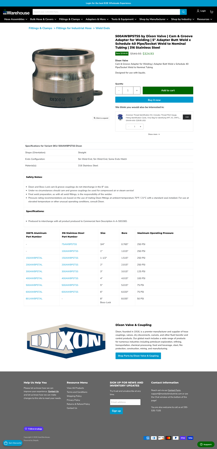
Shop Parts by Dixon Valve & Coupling (138, 355)
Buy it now (154, 100)
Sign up (116, 411)
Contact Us (72, 408)
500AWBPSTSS (70, 285)
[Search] (183, 12)
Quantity (119, 83)
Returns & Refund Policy (78, 404)
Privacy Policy (73, 400)
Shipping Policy (74, 396)
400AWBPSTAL (34, 278)
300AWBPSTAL (34, 271)
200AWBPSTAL (34, 264)
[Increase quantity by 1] (136, 90)
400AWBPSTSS (70, 278)
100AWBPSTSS (70, 251)
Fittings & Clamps (40, 28)
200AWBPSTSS (70, 264)
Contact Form (174, 390)
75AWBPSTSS (69, 244)
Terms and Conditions (77, 392)
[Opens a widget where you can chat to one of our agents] (205, 444)
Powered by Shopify (31, 440)
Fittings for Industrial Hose (74, 28)
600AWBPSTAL (34, 291)
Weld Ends (103, 28)
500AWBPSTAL (34, 285)
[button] (202, 10)
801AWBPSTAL (34, 298)
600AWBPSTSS (70, 291)
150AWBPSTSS (70, 257)
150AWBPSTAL (34, 257)
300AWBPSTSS (70, 271)
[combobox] (106, 12)
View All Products (75, 388)
